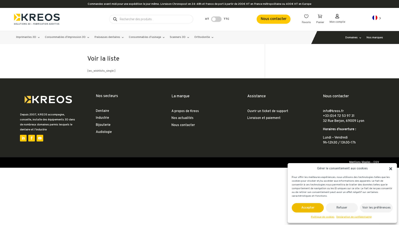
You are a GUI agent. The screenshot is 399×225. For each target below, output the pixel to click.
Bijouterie (103, 125)
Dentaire (102, 111)
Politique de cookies (322, 217)
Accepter (307, 208)
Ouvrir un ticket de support (267, 111)
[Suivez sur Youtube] (40, 138)
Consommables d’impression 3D (65, 37)
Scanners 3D (178, 37)
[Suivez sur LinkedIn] (23, 138)
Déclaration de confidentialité (354, 217)
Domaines (351, 37)
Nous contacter (274, 19)
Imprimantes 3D (26, 37)
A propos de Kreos (185, 111)
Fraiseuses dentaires (107, 37)
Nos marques (374, 37)
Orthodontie (202, 37)
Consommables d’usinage (145, 37)
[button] (391, 169)
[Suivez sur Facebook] (31, 138)
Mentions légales (360, 162)
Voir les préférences (376, 208)
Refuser (341, 208)
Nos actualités (182, 118)
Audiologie (104, 132)
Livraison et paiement (264, 118)
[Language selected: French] (376, 18)
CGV (376, 162)
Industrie (102, 118)
